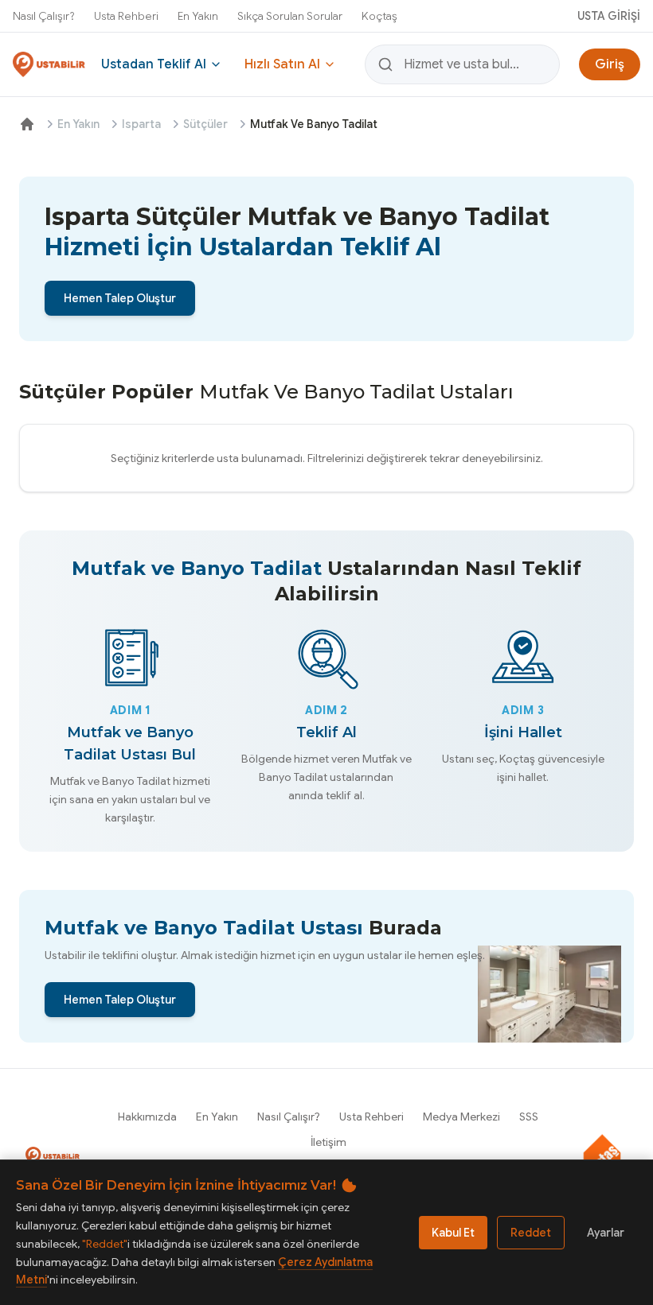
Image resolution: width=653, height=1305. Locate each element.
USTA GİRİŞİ (608, 16)
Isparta (141, 124)
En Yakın (198, 16)
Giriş (609, 64)
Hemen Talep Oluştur (120, 298)
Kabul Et (453, 1232)
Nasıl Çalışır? (44, 16)
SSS (528, 1116)
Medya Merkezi (461, 1116)
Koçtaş (379, 16)
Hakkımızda (147, 1116)
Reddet (530, 1232)
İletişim (328, 1142)
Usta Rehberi (126, 16)
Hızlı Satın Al (282, 64)
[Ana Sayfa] (27, 124)
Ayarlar (605, 1232)
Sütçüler (205, 124)
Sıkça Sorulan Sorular (289, 16)
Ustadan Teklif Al (153, 64)
